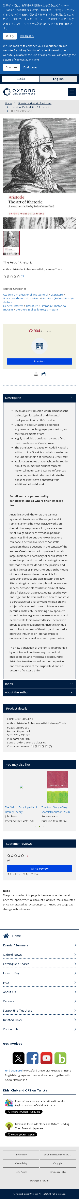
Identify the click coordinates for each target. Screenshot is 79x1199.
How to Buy (11, 973)
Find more (30, 67)
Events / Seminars (15, 945)
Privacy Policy (21, 1154)
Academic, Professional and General (25, 294)
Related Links (12, 1020)
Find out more (13, 1070)
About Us (9, 992)
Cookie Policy (21, 1163)
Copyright (58, 1163)
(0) (22, 276)
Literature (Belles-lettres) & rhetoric (30, 107)
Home (8, 103)
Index (9, 684)
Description (13, 398)
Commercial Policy (57, 1172)
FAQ (6, 983)
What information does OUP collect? (60, 1154)
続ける (10, 36)
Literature (57, 294)
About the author (17, 692)
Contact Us (10, 1029)
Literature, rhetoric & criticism (34, 103)
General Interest (13, 306)
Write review (40, 868)
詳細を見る (27, 36)
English (58, 79)
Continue (11, 67)
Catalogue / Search (16, 964)
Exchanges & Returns (39, 1180)
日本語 (21, 79)
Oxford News (12, 954)
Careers (8, 1001)
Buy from (39, 361)
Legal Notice (21, 1172)
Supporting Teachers (17, 1010)
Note (6, 891)
